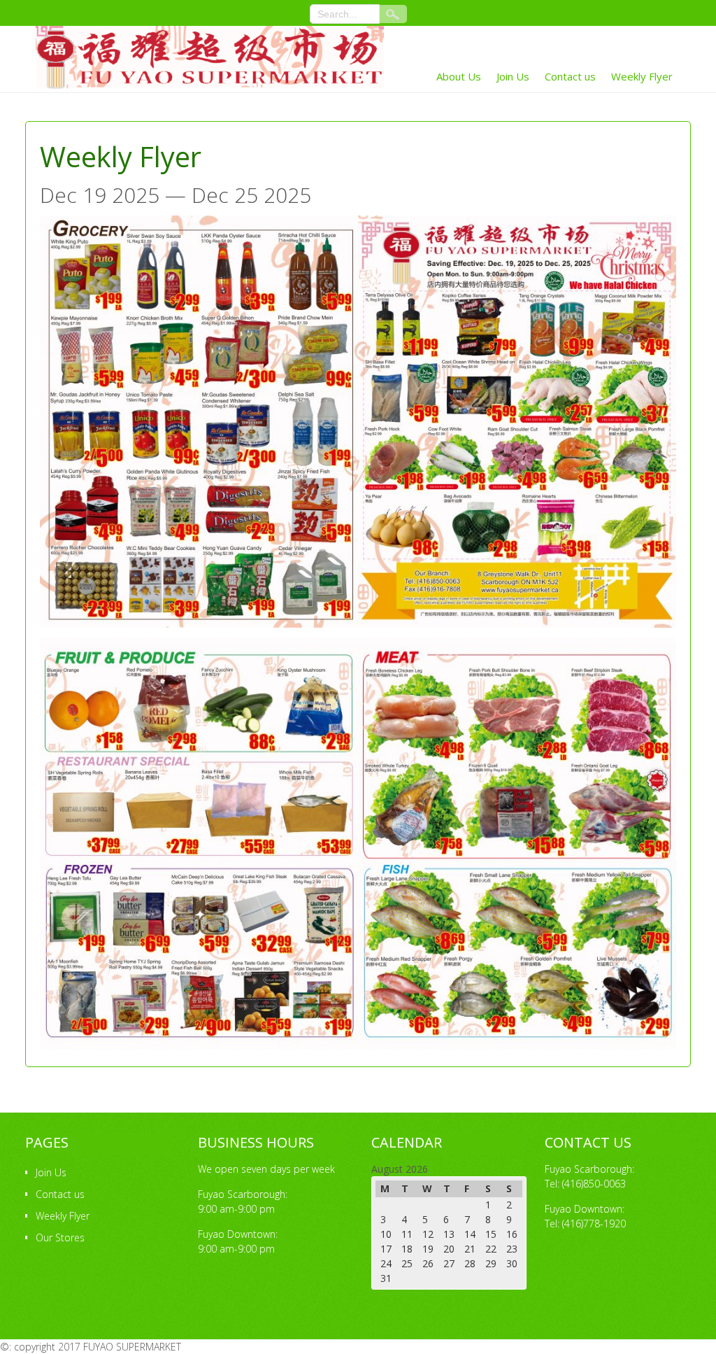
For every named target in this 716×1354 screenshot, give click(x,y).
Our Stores (60, 1237)
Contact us (570, 76)
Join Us (512, 76)
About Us (458, 76)
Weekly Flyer (642, 76)
